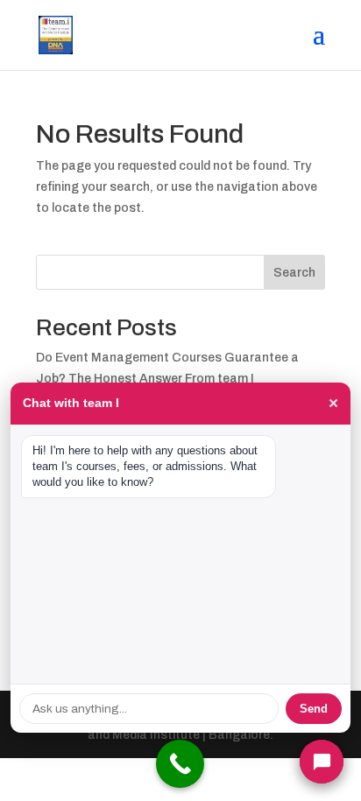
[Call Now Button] (180, 764)
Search (294, 272)
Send (314, 708)
